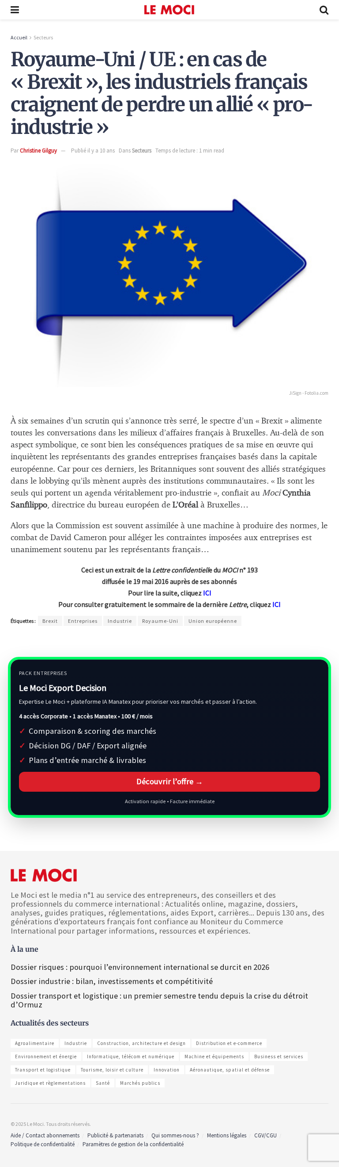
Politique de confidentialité (43, 1144)
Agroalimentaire (34, 1043)
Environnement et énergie (46, 1056)
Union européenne (212, 621)
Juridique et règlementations (50, 1083)
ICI (207, 592)
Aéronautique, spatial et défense (230, 1070)
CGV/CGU (265, 1135)
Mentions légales (226, 1135)
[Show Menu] (15, 9)
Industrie (120, 621)
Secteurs (43, 37)
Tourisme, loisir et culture (112, 1070)
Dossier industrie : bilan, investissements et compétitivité (112, 981)
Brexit (50, 621)
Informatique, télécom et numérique (130, 1056)
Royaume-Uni (160, 621)
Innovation (167, 1070)
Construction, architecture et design (141, 1043)
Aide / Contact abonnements (45, 1135)
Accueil (19, 37)
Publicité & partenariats (115, 1135)
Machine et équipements (214, 1056)
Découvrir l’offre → (169, 781)
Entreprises (83, 621)
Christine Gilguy (38, 150)
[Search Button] (324, 9)
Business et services (278, 1056)
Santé (103, 1083)
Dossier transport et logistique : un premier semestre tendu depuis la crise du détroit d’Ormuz (159, 1000)
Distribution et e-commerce (229, 1043)
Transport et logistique (43, 1070)
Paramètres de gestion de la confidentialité (133, 1144)
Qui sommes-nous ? (175, 1135)
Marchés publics (140, 1083)
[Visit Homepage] (169, 10)
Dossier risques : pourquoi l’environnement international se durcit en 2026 (140, 967)
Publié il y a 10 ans (93, 150)
